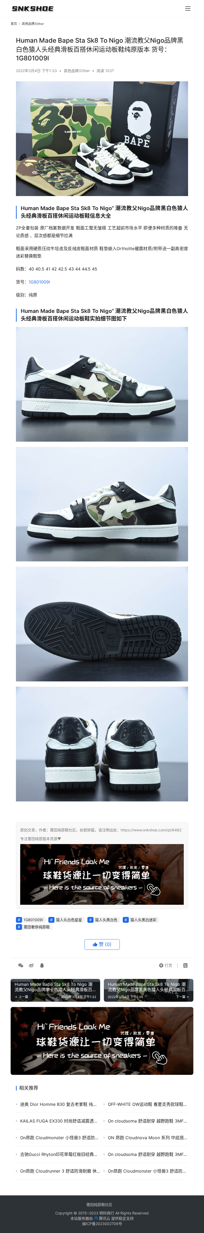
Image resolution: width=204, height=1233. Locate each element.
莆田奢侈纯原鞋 (37, 927)
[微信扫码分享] (21, 965)
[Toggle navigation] (187, 8)
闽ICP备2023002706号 (102, 1223)
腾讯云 (104, 1218)
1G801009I (39, 282)
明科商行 (106, 1213)
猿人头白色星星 (69, 919)
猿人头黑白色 (106, 919)
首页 (14, 24)
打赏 (165, 964)
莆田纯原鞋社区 (99, 1204)
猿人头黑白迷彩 (143, 919)
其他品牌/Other (77, 70)
